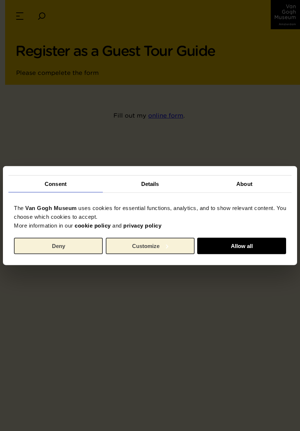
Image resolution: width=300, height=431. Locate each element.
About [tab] (244, 183)
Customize (146, 246)
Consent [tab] (56, 183)
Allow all (242, 246)
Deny (58, 246)
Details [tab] (150, 183)
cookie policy (93, 225)
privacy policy (142, 225)
